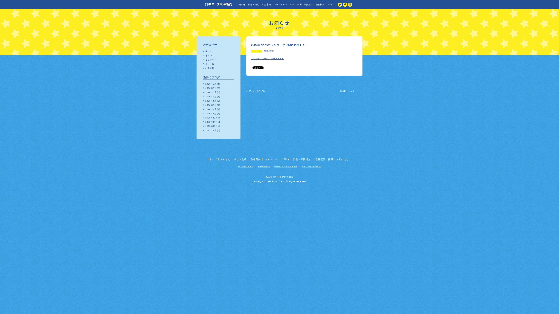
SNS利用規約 (264, 166)
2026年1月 (210, 113)
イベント (209, 55)
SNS (292, 4)
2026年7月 (210, 87)
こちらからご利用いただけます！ (267, 58)
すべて (208, 51)
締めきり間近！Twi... (257, 91)
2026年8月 (210, 83)
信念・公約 (253, 4)
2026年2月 (210, 109)
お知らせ (241, 4)
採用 (330, 4)
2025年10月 (211, 126)
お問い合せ (342, 159)
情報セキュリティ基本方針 (285, 166)
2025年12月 (211, 117)
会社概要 (320, 4)
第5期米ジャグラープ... (350, 91)
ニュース (256, 51)
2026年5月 (210, 96)
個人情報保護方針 (245, 166)
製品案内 (266, 4)
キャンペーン (280, 4)
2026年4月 (210, 100)
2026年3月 (210, 105)
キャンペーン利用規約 (311, 166)
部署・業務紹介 (305, 4)
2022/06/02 (269, 50)
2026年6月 (210, 92)
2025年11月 (211, 121)
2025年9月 (210, 130)
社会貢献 (209, 68)
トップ (213, 159)
